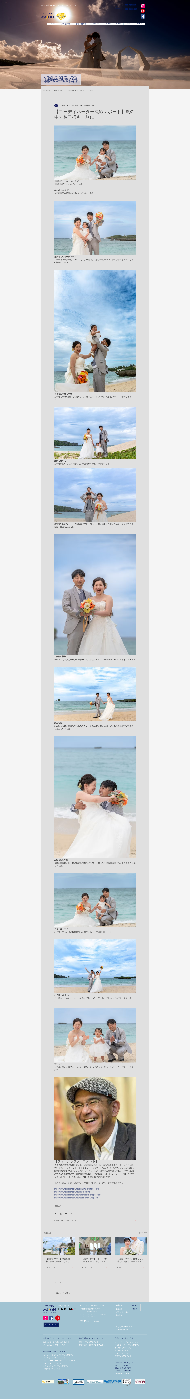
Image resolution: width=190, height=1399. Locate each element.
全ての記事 (46, 90)
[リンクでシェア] (71, 1214)
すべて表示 (143, 1233)
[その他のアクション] (134, 105)
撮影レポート (58, 90)
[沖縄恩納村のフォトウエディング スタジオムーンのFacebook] (143, 16)
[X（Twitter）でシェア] (61, 1214)
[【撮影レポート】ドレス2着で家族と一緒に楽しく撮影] (95, 1246)
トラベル (92, 90)
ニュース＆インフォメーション (76, 90)
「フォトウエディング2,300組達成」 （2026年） (61, 76)
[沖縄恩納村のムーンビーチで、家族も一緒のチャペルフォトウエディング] (59, 1246)
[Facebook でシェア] (55, 1214)
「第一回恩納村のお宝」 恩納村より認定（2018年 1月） (61, 78)
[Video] (143, 11)
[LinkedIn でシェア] (66, 1214)
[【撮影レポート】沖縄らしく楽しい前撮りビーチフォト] (131, 1246)
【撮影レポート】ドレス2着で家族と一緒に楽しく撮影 (94, 1260)
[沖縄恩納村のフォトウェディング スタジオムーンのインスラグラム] (143, 6)
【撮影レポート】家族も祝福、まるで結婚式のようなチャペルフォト (59, 1260)
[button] (117, 6)
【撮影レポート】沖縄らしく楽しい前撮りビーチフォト (130, 1260)
